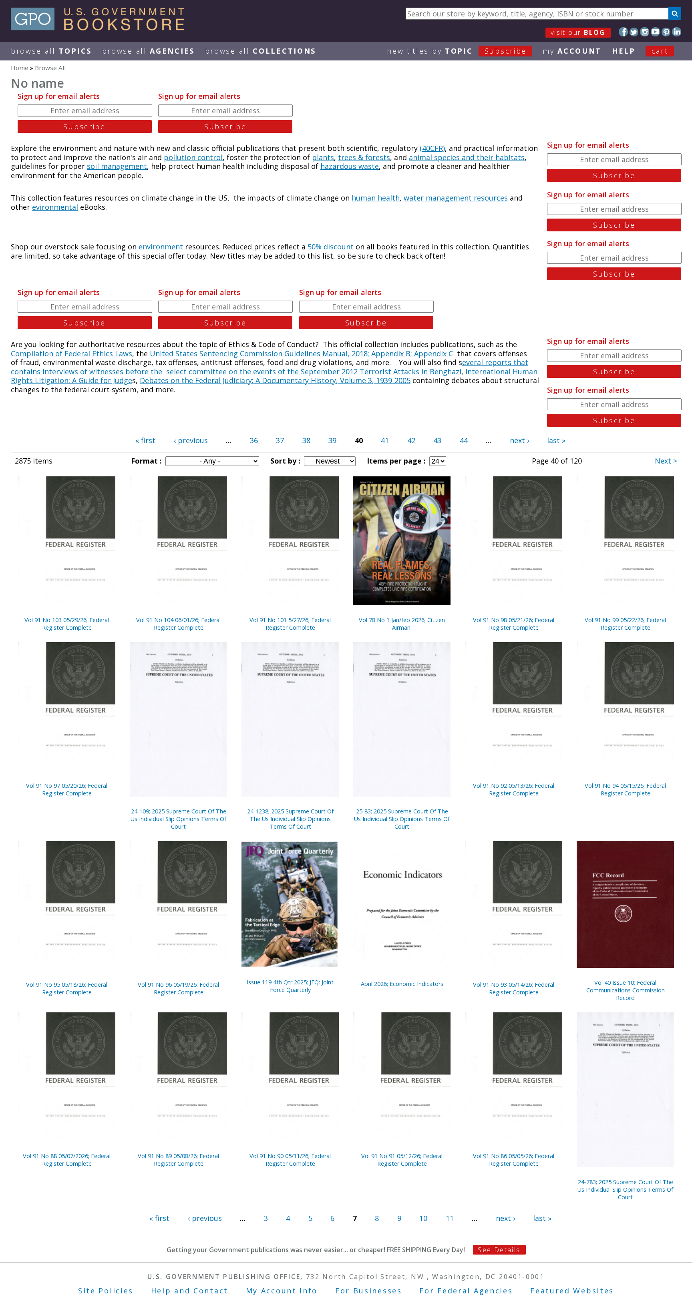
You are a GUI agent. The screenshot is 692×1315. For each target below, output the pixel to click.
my (572, 51)
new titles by (457, 51)
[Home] (101, 27)
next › (519, 440)
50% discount (331, 246)
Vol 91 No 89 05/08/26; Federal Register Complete (178, 1159)
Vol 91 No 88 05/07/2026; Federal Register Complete (67, 1159)
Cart (660, 51)
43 (437, 440)
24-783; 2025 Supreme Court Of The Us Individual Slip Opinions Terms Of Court (625, 1189)
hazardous (339, 166)
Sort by (284, 461)
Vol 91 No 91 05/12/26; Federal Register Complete (402, 1159)
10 (423, 1218)
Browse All (51, 51)
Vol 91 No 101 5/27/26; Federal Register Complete (290, 623)
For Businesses (368, 1290)
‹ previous (191, 440)
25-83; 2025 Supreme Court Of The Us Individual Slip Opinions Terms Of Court (402, 818)
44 (464, 440)
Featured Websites (572, 1290)
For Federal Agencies (466, 1290)
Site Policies (105, 1290)
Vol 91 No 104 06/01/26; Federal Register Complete (178, 623)
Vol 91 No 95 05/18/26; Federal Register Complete (66, 988)
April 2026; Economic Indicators (402, 984)
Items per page (395, 461)
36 (254, 440)
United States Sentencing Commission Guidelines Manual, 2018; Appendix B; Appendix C (301, 353)
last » (556, 440)
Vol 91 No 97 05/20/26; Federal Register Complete (66, 789)
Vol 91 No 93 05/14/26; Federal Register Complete (513, 988)
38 (306, 440)
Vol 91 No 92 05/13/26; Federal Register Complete (513, 789)
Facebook (623, 31)
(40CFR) (432, 148)
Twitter (634, 31)
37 (280, 440)
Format (145, 461)
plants (323, 157)
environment (161, 246)
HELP (624, 51)
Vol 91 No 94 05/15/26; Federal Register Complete (625, 789)
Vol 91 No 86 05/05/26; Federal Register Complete (513, 1159)
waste (368, 166)
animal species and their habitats (467, 157)
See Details (499, 1249)
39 (332, 440)
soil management (117, 166)
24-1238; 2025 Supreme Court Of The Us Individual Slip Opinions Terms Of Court (290, 818)
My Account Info (282, 1290)
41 (385, 440)
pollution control (193, 157)
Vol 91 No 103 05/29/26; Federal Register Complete (66, 623)
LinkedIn (676, 31)
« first (145, 440)
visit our (578, 32)
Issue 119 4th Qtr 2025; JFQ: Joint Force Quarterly (290, 986)
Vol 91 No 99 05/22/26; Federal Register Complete (625, 623)
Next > (666, 461)
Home (19, 68)
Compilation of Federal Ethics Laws (71, 353)
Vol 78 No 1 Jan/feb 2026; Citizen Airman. (402, 623)
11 (450, 1218)
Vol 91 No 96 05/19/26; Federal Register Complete (178, 988)
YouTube (655, 31)
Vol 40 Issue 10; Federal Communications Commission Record (625, 990)
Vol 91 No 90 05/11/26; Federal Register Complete (290, 1159)
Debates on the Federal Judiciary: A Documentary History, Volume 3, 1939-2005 (275, 380)
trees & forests (364, 157)
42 (411, 440)
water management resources (456, 198)
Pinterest (666, 31)
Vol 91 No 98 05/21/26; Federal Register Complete (513, 623)
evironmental (55, 207)
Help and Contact (189, 1290)
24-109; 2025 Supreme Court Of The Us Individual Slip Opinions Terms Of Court (178, 818)
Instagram (644, 31)
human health (376, 198)
